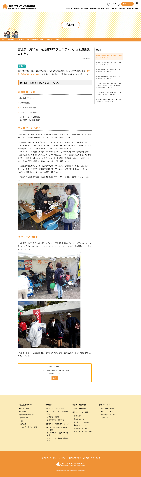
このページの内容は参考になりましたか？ (54, 370)
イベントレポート (107, 411)
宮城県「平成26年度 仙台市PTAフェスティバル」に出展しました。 (109, 77)
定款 (21, 421)
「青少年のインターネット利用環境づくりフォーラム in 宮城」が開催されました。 (109, 93)
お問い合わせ (127, 4)
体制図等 (23, 411)
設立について (24, 408)
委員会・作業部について (28, 415)
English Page (113, 4)
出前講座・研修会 (53, 417)
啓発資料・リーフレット (82, 428)
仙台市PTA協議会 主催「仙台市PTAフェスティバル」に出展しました (108, 100)
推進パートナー (132, 9)
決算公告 (23, 424)
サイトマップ (46, 458)
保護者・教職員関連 (81, 9)
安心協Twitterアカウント (82, 425)
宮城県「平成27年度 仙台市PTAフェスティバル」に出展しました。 (109, 70)
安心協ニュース (79, 419)
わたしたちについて (26, 405)
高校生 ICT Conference (55, 408)
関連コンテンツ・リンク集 (79, 458)
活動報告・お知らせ (108, 415)
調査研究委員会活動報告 (55, 420)
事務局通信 (78, 416)
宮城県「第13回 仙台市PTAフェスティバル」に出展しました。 (109, 63)
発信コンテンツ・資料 (80, 412)
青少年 (22, 66)
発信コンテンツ (111, 9)
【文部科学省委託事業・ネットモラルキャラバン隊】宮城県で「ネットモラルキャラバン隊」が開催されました (109, 85)
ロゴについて (95, 458)
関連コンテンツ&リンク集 (83, 431)
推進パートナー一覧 (108, 408)
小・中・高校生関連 (97, 9)
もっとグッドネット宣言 (28, 427)
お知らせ (69, 9)
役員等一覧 (24, 418)
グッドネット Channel (81, 422)
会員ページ (104, 418)
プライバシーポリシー (60, 458)
